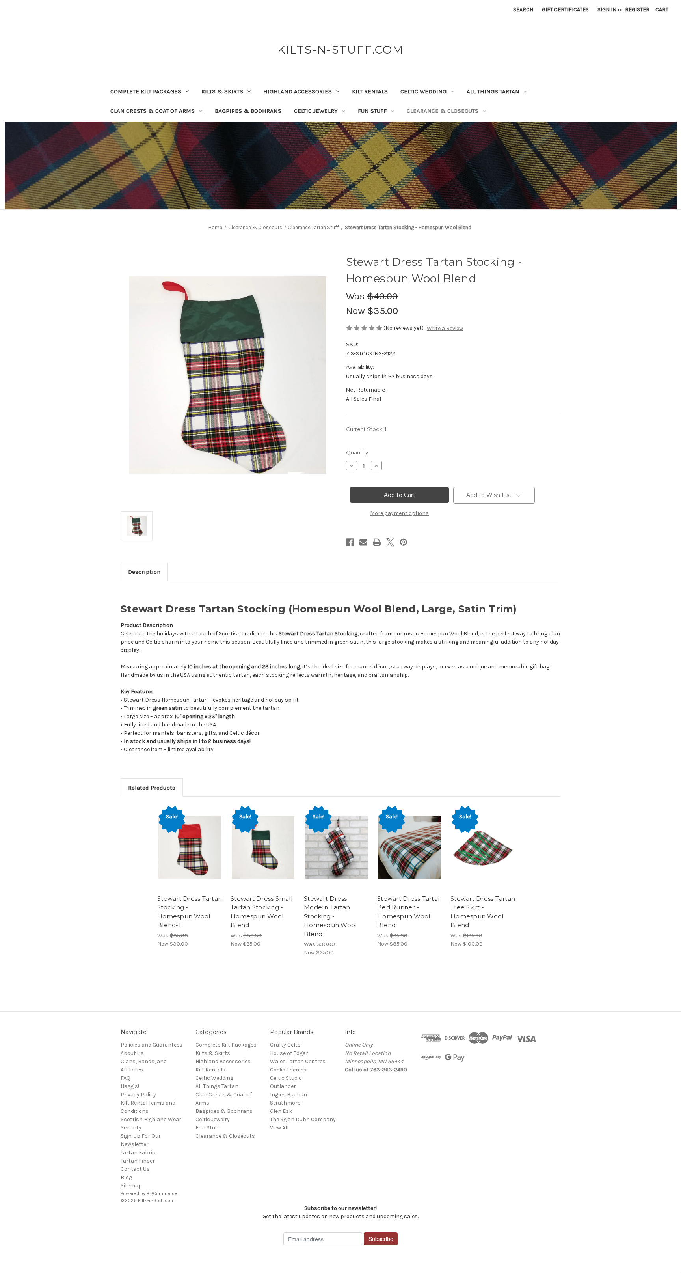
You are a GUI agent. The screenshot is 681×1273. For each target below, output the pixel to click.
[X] (390, 542)
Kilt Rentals (370, 91)
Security (131, 1127)
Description (144, 571)
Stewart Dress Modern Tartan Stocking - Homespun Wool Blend (330, 916)
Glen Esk (281, 1111)
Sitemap (131, 1185)
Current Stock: (366, 429)
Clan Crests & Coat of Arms (152, 110)
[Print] (377, 542)
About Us (132, 1053)
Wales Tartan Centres (298, 1061)
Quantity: (357, 452)
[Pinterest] (403, 542)
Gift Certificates (565, 9)
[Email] (363, 542)
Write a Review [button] (445, 328)
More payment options (399, 513)
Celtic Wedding (423, 91)
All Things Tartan (493, 91)
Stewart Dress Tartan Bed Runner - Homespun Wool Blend (409, 912)
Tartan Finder (138, 1160)
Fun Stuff (372, 110)
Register (637, 9)
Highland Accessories (297, 91)
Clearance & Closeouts (442, 110)
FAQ (125, 1078)
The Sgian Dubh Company (303, 1119)
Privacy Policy (138, 1094)
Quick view (189, 840)
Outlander (283, 1086)
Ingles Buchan (288, 1094)
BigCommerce (162, 1193)
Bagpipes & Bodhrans (248, 110)
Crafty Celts (285, 1045)
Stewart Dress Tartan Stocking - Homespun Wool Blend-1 (189, 912)
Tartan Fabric (138, 1152)
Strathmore (285, 1102)
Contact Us (135, 1169)
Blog (126, 1177)
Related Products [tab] (151, 787)
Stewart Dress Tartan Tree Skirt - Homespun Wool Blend (482, 912)
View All (279, 1127)
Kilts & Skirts (222, 91)
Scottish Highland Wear (151, 1119)
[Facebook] (350, 542)
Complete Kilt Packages (145, 91)
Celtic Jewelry (316, 110)
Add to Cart (190, 854)
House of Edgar (289, 1053)
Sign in (606, 9)
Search (523, 9)
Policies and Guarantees (151, 1045)
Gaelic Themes (288, 1069)
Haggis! (130, 1086)
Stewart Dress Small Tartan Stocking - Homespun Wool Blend (261, 912)
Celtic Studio (286, 1078)
